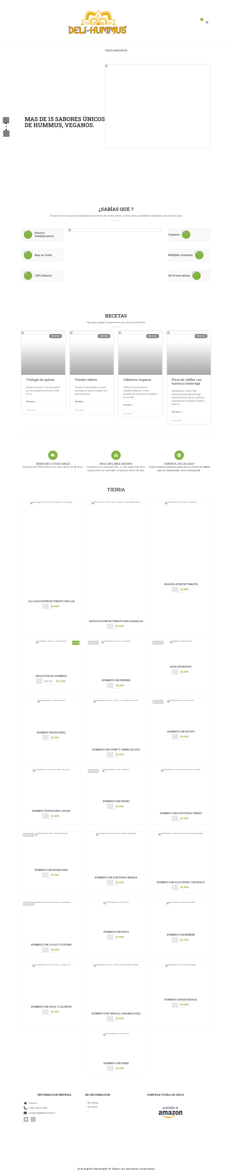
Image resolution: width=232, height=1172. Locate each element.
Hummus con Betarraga (180, 999)
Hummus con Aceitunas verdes (181, 813)
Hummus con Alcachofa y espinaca (181, 882)
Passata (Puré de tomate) (181, 584)
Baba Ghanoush (180, 666)
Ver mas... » (31, 402)
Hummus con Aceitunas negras (116, 877)
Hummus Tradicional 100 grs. (51, 810)
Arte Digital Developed (91, 1169)
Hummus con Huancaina (51, 869)
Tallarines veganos (137, 380)
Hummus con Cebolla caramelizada (116, 1013)
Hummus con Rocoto (180, 731)
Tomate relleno (86, 380)
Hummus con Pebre (116, 1063)
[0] (200, 22)
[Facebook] (26, 1119)
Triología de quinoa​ (40, 380)
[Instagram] (33, 1119)
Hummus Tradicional (51, 732)
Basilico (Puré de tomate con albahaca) (116, 621)
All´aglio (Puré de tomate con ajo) (51, 601)
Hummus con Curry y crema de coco (116, 749)
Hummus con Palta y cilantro (51, 1006)
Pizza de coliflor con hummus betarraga (187, 381)
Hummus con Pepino (116, 801)
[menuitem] (116, 50)
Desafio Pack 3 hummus (51, 675)
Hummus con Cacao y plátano (51, 944)
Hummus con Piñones (116, 680)
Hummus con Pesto (116, 931)
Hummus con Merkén (181, 934)
